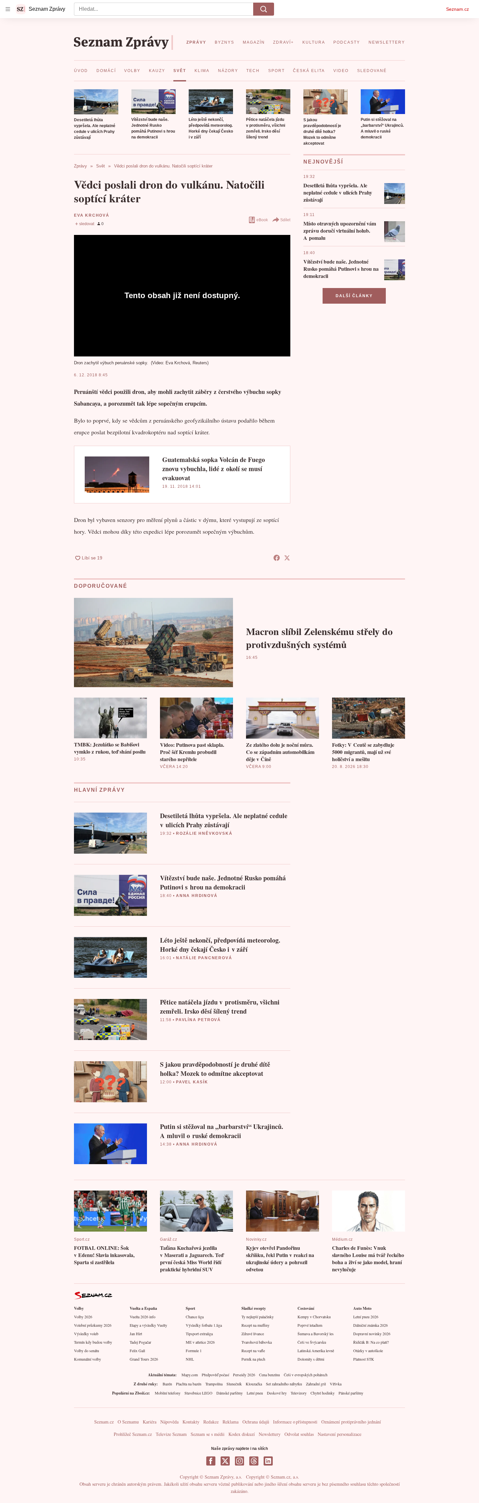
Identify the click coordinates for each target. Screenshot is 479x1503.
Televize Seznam (171, 1434)
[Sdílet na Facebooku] (276, 558)
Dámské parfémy (229, 1392)
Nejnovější (323, 162)
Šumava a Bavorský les (316, 1333)
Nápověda (169, 1422)
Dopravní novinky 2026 (371, 1333)
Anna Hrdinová (196, 895)
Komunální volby (87, 1359)
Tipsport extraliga (199, 1333)
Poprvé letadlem (310, 1325)
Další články (354, 296)
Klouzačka (254, 1383)
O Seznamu (128, 1422)
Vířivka (335, 1383)
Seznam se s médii (208, 1434)
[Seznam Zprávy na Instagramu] (239, 1461)
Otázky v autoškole (368, 1350)
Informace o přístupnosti (295, 1422)
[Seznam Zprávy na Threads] (253, 1461)
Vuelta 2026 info (142, 1316)
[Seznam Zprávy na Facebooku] (210, 1461)
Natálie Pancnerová (204, 958)
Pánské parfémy (351, 1392)
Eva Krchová (91, 215)
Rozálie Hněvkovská (204, 833)
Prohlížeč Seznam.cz (133, 1434)
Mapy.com (189, 1374)
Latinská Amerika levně (316, 1350)
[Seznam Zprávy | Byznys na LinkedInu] (268, 1461)
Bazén (167, 1383)
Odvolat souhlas (299, 1434)
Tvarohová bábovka (256, 1342)
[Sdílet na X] (287, 558)
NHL (190, 1359)
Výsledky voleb (86, 1333)
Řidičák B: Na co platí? (371, 1342)
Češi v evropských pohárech (305, 1374)
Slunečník (234, 1383)
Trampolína (214, 1383)
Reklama (231, 1422)
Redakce (211, 1422)
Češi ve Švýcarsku (312, 1342)
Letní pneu (255, 1392)
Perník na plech (253, 1359)
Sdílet (285, 220)
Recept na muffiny (255, 1325)
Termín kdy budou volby (93, 1342)
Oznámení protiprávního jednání (351, 1422)
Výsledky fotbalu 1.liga (204, 1325)
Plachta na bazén (188, 1383)
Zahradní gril (316, 1383)
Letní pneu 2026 (365, 1316)
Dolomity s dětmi (311, 1359)
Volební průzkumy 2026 (92, 1325)
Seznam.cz (457, 9)
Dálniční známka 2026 (370, 1325)
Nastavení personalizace (339, 1434)
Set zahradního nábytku (284, 1383)
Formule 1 (194, 1350)
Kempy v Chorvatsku (314, 1316)
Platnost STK (363, 1359)
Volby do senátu (86, 1350)
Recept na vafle (253, 1350)
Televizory (299, 1392)
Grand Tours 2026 (144, 1359)
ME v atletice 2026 (200, 1342)
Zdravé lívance (252, 1333)
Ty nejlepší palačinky (257, 1316)
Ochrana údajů (255, 1422)
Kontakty (190, 1422)
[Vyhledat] (263, 9)
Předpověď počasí (215, 1374)
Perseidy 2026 (244, 1374)
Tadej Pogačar (140, 1342)
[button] (96, 101)
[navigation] (8, 9)
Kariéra (149, 1422)
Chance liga (195, 1316)
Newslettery (270, 1434)
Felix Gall (137, 1350)
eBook (262, 220)
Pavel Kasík (192, 1082)
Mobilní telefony (168, 1392)
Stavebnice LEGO (198, 1392)
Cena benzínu (269, 1374)
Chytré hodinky (323, 1392)
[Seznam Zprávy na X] (225, 1461)
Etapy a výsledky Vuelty (148, 1325)
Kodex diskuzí (241, 1434)
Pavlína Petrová (198, 1020)
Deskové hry (277, 1392)
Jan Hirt (136, 1333)
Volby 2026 (83, 1316)
